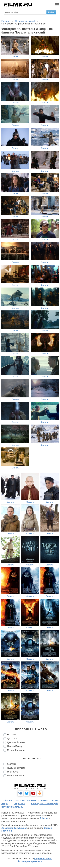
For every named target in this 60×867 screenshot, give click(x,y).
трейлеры (6, 800)
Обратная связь (43, 858)
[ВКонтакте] (20, 793)
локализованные (16, 775)
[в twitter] (26, 793)
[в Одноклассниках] (39, 793)
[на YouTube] (33, 793)
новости (20, 800)
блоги (54, 800)
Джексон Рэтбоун (16, 742)
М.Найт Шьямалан (16, 750)
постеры (11, 764)
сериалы (44, 800)
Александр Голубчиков (14, 828)
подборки (19, 804)
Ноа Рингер (13, 734)
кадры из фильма (16, 768)
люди (4, 804)
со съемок (12, 772)
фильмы (31, 800)
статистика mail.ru (12, 807)
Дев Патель (13, 738)
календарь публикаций (44, 804)
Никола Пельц (14, 746)
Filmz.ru (44, 818)
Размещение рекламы (30, 861)
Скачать (15, 57)
